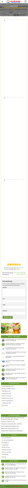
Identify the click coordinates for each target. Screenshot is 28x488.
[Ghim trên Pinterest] (17, 264)
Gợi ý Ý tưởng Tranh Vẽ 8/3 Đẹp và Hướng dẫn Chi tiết (15, 365)
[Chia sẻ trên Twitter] (13, 264)
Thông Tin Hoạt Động (6, 400)
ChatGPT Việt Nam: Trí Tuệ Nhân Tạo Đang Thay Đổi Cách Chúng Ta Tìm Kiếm (15, 344)
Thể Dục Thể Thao (6, 395)
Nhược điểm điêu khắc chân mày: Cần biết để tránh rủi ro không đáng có (15, 378)
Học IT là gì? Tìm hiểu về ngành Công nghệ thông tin (15, 361)
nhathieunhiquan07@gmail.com (11, 426)
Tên (4, 298)
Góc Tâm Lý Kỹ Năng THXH (7, 388)
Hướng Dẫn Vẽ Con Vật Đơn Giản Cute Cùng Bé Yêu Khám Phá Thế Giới (16, 353)
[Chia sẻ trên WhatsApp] (8, 264)
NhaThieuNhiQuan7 (20, 13)
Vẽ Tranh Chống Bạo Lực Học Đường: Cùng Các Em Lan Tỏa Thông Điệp (16, 340)
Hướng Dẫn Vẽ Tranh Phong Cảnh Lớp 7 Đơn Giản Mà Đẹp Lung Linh (15, 370)
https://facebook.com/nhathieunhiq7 (14, 430)
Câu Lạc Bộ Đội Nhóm (6, 386)
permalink (18, 269)
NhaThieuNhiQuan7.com (18, 486)
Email (4, 304)
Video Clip (4, 405)
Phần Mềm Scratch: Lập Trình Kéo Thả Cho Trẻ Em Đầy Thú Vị (16, 374)
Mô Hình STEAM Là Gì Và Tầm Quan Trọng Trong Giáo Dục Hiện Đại (15, 348)
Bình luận (5, 287)
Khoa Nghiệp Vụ (5, 391)
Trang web (5, 310)
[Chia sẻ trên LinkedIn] (20, 264)
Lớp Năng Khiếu (5, 393)
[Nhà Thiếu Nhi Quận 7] (14, 1)
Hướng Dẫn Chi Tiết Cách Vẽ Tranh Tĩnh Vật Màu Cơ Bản (15, 357)
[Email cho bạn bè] (15, 264)
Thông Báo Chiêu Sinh (6, 398)
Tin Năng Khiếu (5, 403)
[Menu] (2, 1)
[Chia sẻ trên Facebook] (10, 264)
